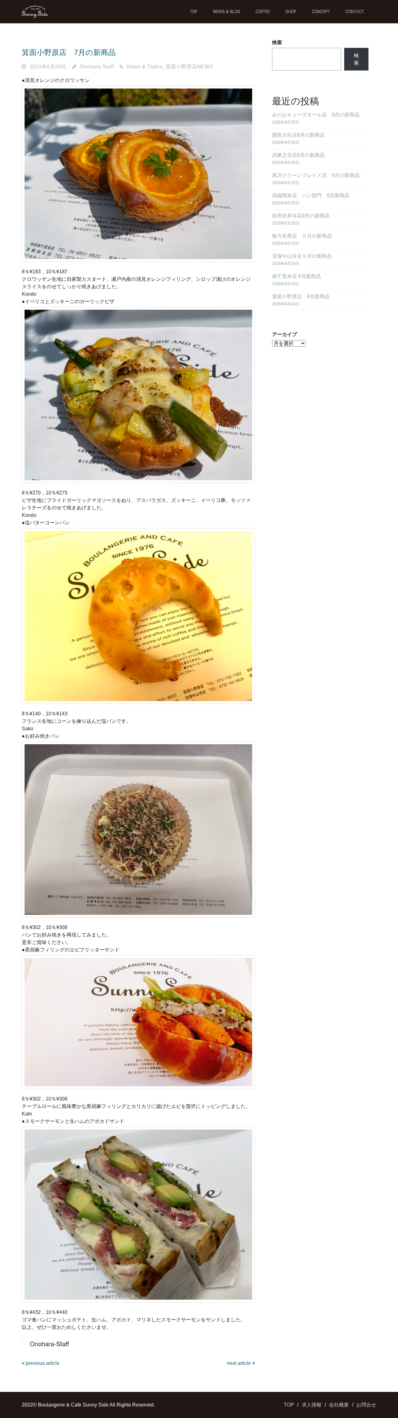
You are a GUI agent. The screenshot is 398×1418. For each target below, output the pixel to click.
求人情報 (312, 1404)
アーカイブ (284, 334)
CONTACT (354, 11)
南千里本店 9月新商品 (296, 276)
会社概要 (339, 1404)
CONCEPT (321, 11)
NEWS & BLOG (226, 11)
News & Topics (145, 66)
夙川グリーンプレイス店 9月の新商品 (315, 175)
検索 (277, 42)
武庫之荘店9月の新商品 (298, 155)
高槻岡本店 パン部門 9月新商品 (310, 195)
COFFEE (263, 11)
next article (239, 1363)
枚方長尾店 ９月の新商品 (302, 236)
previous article (42, 1363)
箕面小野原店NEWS (189, 66)
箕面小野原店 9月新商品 (301, 296)
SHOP (290, 11)
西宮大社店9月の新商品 (298, 135)
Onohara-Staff (97, 66)
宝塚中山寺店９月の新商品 (302, 256)
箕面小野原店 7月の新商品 (69, 52)
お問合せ (366, 1404)
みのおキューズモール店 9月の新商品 (315, 114)
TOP (193, 11)
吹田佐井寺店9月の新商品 (301, 215)
